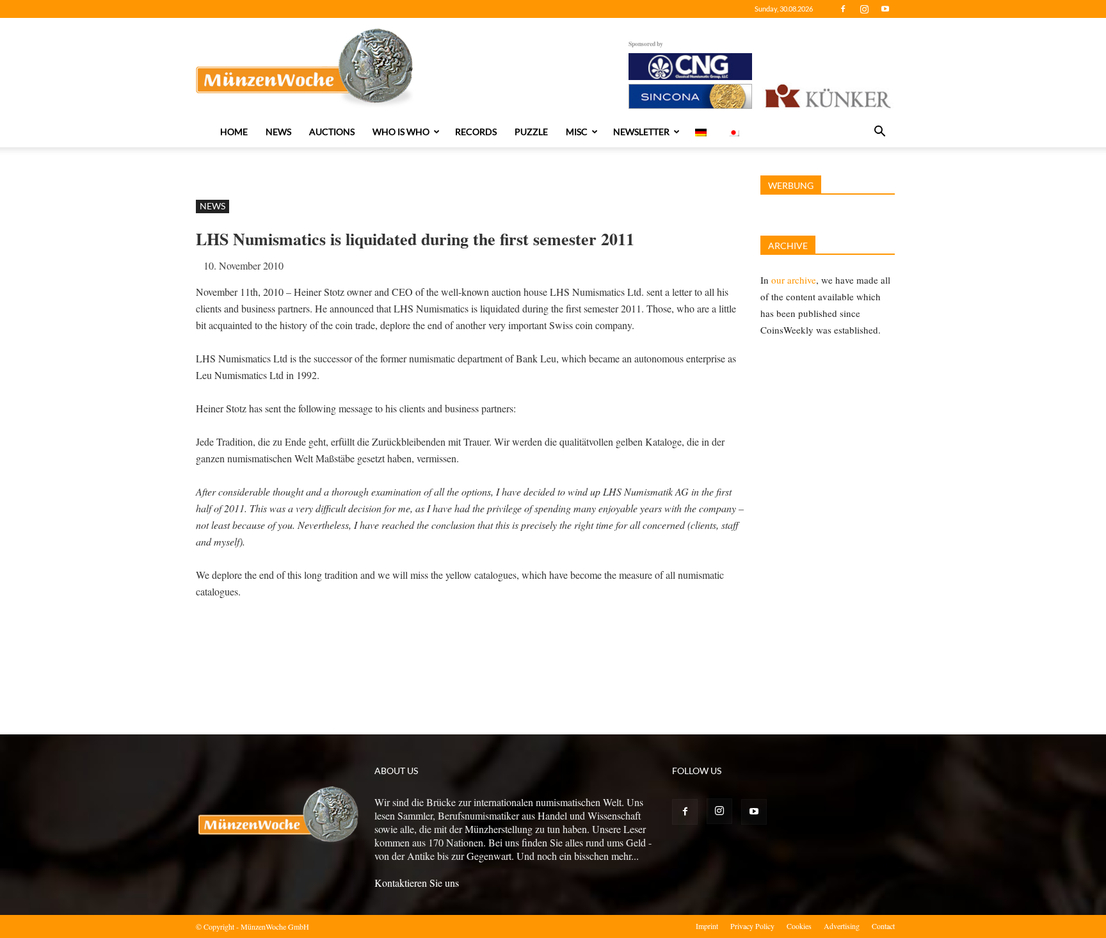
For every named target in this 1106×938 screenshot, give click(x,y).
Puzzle (531, 131)
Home (234, 131)
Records (476, 131)
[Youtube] (885, 9)
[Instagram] (864, 9)
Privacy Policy (752, 926)
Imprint (707, 926)
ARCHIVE (788, 245)
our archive (793, 279)
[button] (879, 132)
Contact (883, 926)
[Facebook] (843, 9)
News (278, 131)
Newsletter (641, 131)
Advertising (842, 926)
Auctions (332, 131)
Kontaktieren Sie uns (416, 882)
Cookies (799, 926)
